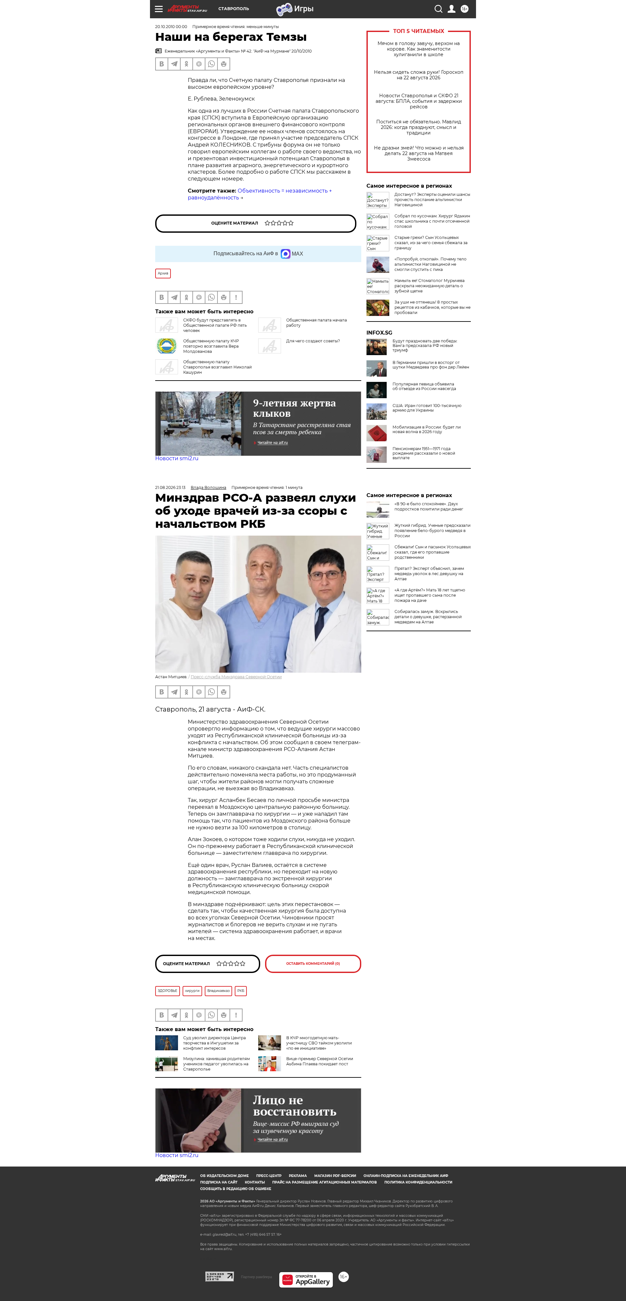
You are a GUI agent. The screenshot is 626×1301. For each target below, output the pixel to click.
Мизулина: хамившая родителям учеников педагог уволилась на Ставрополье (216, 1064)
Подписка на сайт (218, 1182)
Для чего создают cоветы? (313, 340)
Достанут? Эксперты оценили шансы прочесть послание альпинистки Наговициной (432, 199)
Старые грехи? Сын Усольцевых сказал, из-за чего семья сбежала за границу (431, 242)
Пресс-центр (268, 1176)
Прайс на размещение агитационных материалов (324, 1182)
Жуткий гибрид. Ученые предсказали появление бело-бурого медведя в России (432, 530)
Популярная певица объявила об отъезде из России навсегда (424, 386)
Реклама (298, 1176)
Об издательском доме (224, 1176)
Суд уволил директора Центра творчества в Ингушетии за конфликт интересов (214, 1043)
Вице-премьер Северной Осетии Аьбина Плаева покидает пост (319, 1061)
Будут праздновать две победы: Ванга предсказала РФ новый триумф (425, 346)
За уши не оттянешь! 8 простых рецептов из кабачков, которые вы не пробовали (432, 307)
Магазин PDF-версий (335, 1176)
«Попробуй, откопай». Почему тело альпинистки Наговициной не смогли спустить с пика (431, 264)
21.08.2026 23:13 (170, 487)
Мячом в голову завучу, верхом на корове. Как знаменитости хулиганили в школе (419, 49)
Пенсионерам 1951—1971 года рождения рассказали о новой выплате (424, 453)
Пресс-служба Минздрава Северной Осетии (236, 676)
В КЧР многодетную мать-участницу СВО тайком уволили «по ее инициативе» (319, 1043)
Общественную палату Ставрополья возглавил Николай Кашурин (217, 367)
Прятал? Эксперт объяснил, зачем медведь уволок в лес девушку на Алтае (429, 573)
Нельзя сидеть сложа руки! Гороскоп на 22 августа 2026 (418, 75)
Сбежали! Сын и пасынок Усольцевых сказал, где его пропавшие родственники (433, 552)
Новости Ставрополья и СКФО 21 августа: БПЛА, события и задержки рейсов (419, 101)
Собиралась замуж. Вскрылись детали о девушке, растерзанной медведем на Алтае (428, 616)
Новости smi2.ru (177, 458)
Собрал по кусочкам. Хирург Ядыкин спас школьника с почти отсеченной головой (432, 221)
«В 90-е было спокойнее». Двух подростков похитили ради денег (429, 506)
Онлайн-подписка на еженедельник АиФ (406, 1176)
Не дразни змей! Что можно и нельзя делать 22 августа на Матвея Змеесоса (419, 153)
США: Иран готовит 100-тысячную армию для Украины (427, 408)
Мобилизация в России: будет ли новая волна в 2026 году (427, 429)
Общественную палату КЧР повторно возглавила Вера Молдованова (211, 346)
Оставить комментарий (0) (313, 964)
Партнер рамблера (256, 1277)
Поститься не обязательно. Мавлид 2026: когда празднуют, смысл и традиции (418, 127)
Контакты (255, 1182)
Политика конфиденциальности (418, 1182)
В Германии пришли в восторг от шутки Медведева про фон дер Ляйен (431, 364)
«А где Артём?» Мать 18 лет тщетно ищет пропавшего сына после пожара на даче (430, 595)
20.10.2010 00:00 (171, 26)
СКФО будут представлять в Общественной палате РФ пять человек (215, 325)
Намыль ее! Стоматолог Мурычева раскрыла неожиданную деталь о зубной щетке (430, 285)
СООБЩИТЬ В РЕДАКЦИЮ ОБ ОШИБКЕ (235, 1189)
